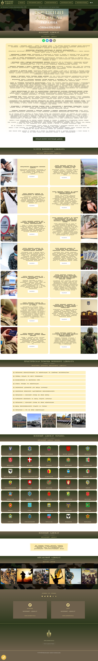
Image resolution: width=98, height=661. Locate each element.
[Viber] (50, 40)
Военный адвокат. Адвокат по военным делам (51, 652)
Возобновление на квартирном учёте (27, 380)
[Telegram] (47, 40)
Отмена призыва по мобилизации (27, 383)
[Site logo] (7, 2)
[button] (49, 372)
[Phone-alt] (54, 40)
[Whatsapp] (43, 40)
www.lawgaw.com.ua (49, 640)
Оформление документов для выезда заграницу (31, 387)
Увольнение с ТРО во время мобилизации (29, 410)
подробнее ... (32, 176)
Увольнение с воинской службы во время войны (32, 395)
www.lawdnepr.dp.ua (68, 615)
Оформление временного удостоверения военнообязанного (34, 391)
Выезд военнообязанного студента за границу (31, 406)
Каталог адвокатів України (49, 643)
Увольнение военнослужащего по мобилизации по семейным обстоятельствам (42, 372)
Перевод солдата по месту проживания (29, 376)
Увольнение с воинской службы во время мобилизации (34, 402)
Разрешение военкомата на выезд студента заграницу (33, 398)
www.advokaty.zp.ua (30, 615)
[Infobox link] (10, 450)
